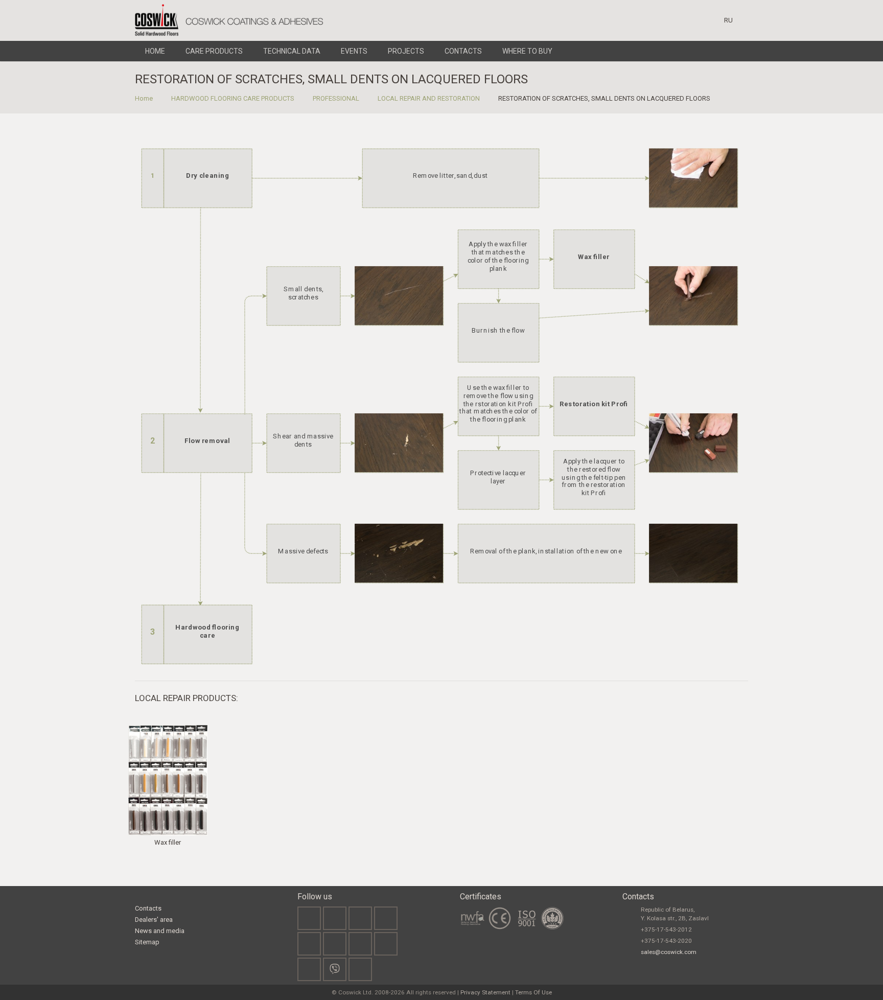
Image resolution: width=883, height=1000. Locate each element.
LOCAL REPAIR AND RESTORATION (429, 98)
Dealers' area (154, 919)
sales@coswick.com (668, 952)
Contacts (148, 908)
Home (144, 98)
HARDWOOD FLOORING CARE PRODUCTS (232, 98)
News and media (159, 931)
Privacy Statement (485, 992)
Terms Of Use (533, 992)
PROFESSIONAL (336, 98)
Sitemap (147, 942)
